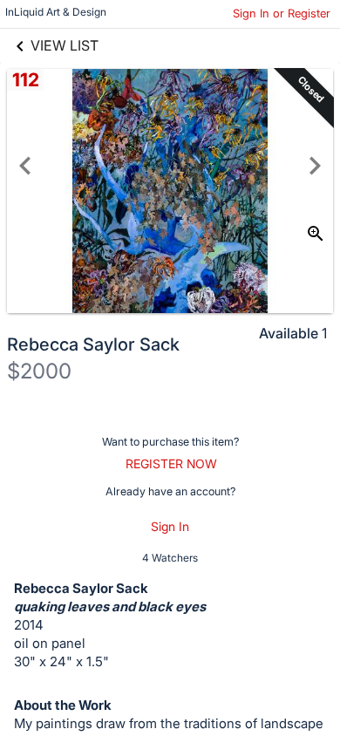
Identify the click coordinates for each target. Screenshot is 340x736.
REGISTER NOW (171, 463)
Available (288, 333)
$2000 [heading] (39, 371)
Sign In (170, 526)
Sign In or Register (281, 13)
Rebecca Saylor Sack (93, 344)
